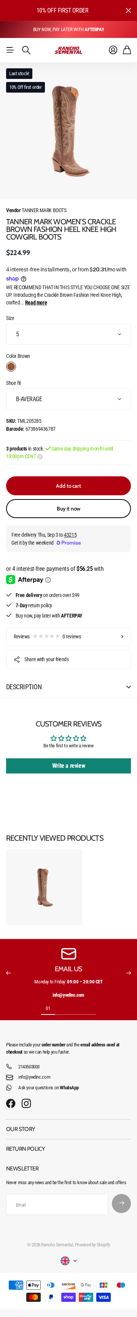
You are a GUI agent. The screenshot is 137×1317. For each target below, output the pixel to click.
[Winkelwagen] (127, 50)
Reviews (47, 636)
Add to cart (68, 485)
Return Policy (25, 1148)
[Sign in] (113, 50)
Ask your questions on (48, 1087)
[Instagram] (26, 1104)
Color (18, 356)
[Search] (26, 50)
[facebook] (11, 1103)
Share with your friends (46, 659)
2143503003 (29, 1067)
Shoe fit (13, 383)
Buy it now (69, 508)
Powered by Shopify (92, 1245)
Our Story (20, 1129)
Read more (36, 302)
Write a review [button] (68, 765)
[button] (8, 973)
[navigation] (61, 1008)
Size (10, 318)
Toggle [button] (128, 687)
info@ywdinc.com (34, 1077)
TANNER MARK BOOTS (36, 210)
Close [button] (128, 10)
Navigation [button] (10, 50)
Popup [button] (40, 456)
